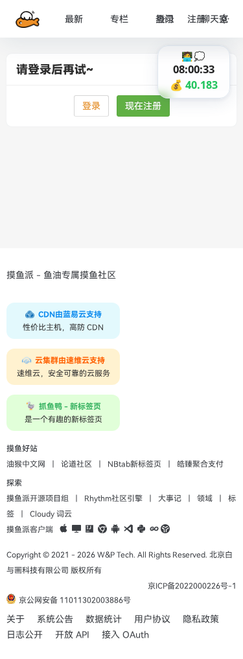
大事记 (169, 498)
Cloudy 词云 (51, 513)
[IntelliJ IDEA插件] (89, 529)
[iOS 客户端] (63, 529)
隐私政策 (201, 619)
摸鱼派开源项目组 (37, 498)
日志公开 (24, 634)
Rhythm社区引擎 (113, 498)
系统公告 (55, 619)
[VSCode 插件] (128, 529)
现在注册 (143, 105)
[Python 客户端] (141, 529)
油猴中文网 (25, 463)
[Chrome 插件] (102, 529)
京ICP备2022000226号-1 (192, 585)
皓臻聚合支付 (200, 463)
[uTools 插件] (165, 529)
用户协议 (152, 619)
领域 (205, 498)
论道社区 (76, 463)
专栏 (119, 19)
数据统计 (104, 619)
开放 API (72, 634)
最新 (74, 19)
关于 (15, 619)
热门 (165, 19)
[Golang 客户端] (154, 529)
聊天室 (214, 19)
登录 (91, 105)
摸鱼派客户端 (29, 529)
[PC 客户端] (76, 529)
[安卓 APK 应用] (115, 529)
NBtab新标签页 (134, 463)
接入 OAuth (125, 634)
